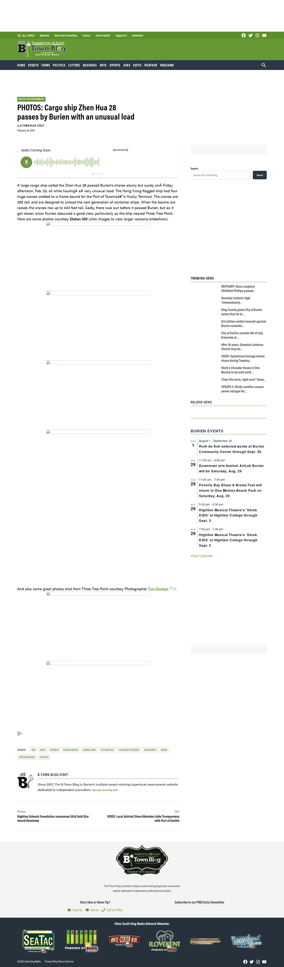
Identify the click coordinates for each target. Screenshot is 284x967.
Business (90, 64)
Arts (103, 64)
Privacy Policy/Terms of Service (59, 961)
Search (194, 168)
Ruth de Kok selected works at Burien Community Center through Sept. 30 (231, 449)
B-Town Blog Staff (32, 125)
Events (33, 64)
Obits (137, 64)
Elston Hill (107, 750)
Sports (115, 64)
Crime (45, 64)
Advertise (44, 35)
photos (44, 757)
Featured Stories (129, 750)
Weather (150, 64)
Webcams (167, 64)
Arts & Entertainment (31, 99)
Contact (86, 35)
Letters (74, 64)
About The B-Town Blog (66, 35)
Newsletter (137, 35)
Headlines (150, 750)
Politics (59, 64)
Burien (54, 750)
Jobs (126, 64)
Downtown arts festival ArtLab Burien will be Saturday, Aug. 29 (231, 468)
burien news (70, 750)
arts (43, 750)
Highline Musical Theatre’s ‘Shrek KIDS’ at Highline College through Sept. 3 (228, 515)
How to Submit (103, 35)
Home (21, 64)
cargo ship (89, 750)
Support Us (121, 35)
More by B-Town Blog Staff (104, 790)
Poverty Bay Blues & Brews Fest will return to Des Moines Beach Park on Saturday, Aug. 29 (230, 490)
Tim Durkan (158, 588)
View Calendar (202, 555)
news (164, 750)
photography (27, 757)
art (34, 750)
